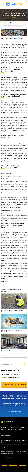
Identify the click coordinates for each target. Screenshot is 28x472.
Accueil (4, 22)
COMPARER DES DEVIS (14, 411)
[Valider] (20, 457)
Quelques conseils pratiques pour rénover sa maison (12, 351)
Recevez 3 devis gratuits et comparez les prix (15, 384)
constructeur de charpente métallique (17, 245)
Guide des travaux (13, 22)
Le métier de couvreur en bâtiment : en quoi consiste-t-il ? (12, 311)
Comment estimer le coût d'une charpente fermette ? (11, 331)
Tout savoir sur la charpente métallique (12, 25)
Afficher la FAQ (4, 281)
